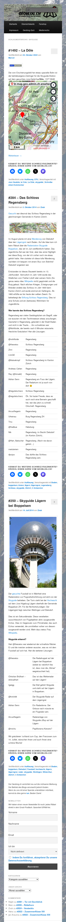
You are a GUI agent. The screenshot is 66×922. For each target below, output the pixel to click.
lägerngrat (35, 485)
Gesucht (12, 213)
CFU (36, 179)
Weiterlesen (14, 155)
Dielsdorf (22, 769)
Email (11, 834)
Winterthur (47, 772)
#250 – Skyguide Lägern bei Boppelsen (27, 503)
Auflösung (28, 179)
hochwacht (40, 769)
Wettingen (37, 772)
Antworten (37, 488)
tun (27, 793)
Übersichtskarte (28, 24)
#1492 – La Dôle (20, 50)
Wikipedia (29, 281)
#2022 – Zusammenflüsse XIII (31, 911)
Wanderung (37, 238)
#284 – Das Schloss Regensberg (23, 200)
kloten (21, 485)
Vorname (12, 812)
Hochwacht (52, 600)
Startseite (13, 24)
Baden (54, 482)
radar (20, 772)
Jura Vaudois (14, 182)
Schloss (12, 488)
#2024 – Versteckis (25, 908)
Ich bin (11, 846)
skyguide (39, 182)
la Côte (24, 182)
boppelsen (12, 485)
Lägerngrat (22, 242)
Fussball (31, 769)
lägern (27, 485)
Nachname (13, 823)
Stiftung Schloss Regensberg (35, 297)
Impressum (13, 30)
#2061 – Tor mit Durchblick (29, 901)
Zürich (28, 488)
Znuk (43, 207)
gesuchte (16, 593)
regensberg (46, 485)
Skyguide (12, 600)
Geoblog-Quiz (29, 30)
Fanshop (42, 24)
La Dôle (31, 182)
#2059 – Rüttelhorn (25, 905)
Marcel (11, 57)
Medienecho (44, 30)
